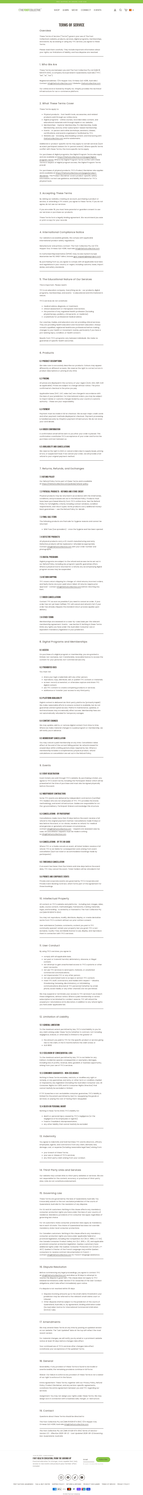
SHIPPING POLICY (58, 1484)
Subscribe (103, 1459)
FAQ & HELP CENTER (42, 1484)
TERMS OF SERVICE (108, 1484)
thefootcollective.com (90, 83)
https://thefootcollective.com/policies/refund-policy (65, 484)
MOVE (75, 10)
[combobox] (131, 10)
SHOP (57, 10)
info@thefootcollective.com (60, 83)
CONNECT (86, 10)
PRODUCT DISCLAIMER (91, 1484)
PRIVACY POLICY (123, 1484)
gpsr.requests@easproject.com (87, 256)
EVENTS (97, 10)
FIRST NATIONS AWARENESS (23, 1484)
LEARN (66, 10)
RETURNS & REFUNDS (73, 1484)
